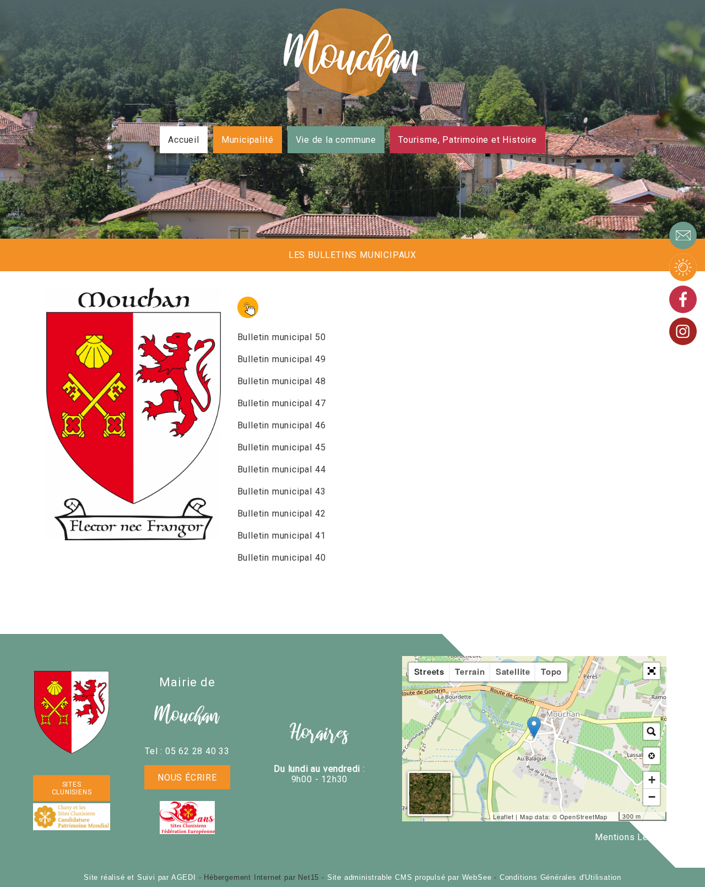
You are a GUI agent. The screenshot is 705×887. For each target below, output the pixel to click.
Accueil (183, 140)
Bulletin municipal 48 (281, 381)
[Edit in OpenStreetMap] (614, 816)
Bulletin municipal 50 (281, 337)
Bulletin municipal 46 (281, 425)
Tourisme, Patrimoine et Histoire (467, 140)
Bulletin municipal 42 (281, 513)
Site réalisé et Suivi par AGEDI (140, 877)
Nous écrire (187, 777)
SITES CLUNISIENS (72, 788)
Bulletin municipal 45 (281, 447)
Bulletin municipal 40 (281, 557)
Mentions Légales (633, 837)
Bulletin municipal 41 (281, 535)
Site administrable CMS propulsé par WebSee (409, 877)
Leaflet (503, 816)
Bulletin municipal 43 (281, 491)
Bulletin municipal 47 (281, 403)
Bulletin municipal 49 (281, 359)
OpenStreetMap (584, 816)
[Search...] (651, 731)
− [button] (652, 797)
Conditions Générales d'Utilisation (560, 877)
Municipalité (247, 140)
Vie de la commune (336, 140)
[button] (651, 671)
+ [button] (652, 780)
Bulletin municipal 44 (281, 469)
